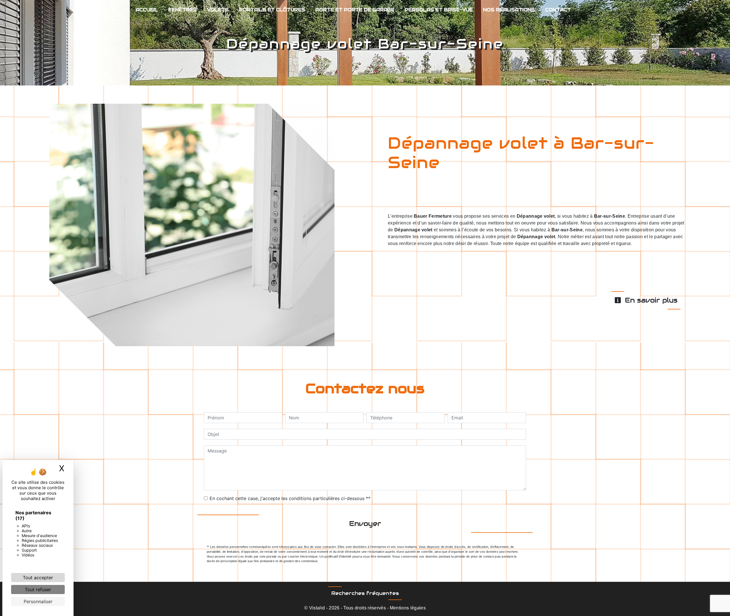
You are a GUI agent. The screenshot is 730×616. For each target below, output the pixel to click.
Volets (218, 10)
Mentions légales (407, 607)
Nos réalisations (509, 10)
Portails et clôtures (272, 10)
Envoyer (365, 523)
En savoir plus (650, 300)
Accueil (147, 10)
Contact (558, 10)
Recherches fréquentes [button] (365, 593)
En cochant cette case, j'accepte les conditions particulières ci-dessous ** (290, 498)
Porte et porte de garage (354, 10)
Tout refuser (38, 589)
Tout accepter (38, 577)
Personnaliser (38, 601)
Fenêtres (182, 10)
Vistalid (317, 607)
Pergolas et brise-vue (439, 10)
